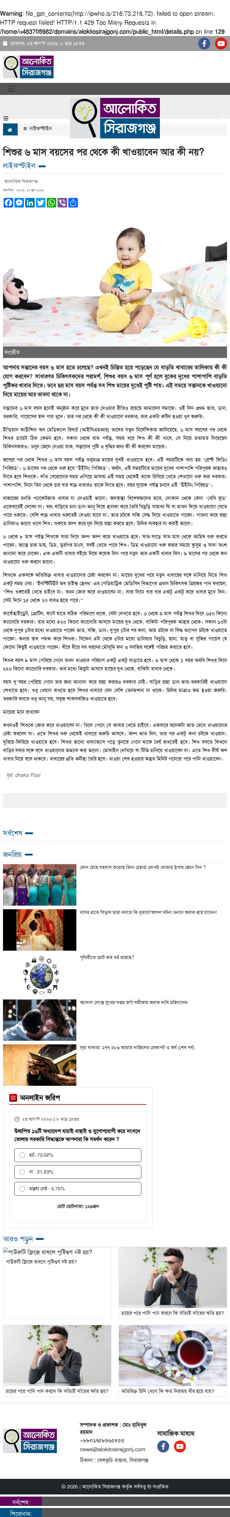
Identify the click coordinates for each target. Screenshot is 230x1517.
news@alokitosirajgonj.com (112, 1449)
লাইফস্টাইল (40, 128)
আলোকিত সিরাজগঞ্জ (101, 1486)
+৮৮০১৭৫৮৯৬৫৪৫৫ (102, 1440)
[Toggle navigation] (11, 89)
